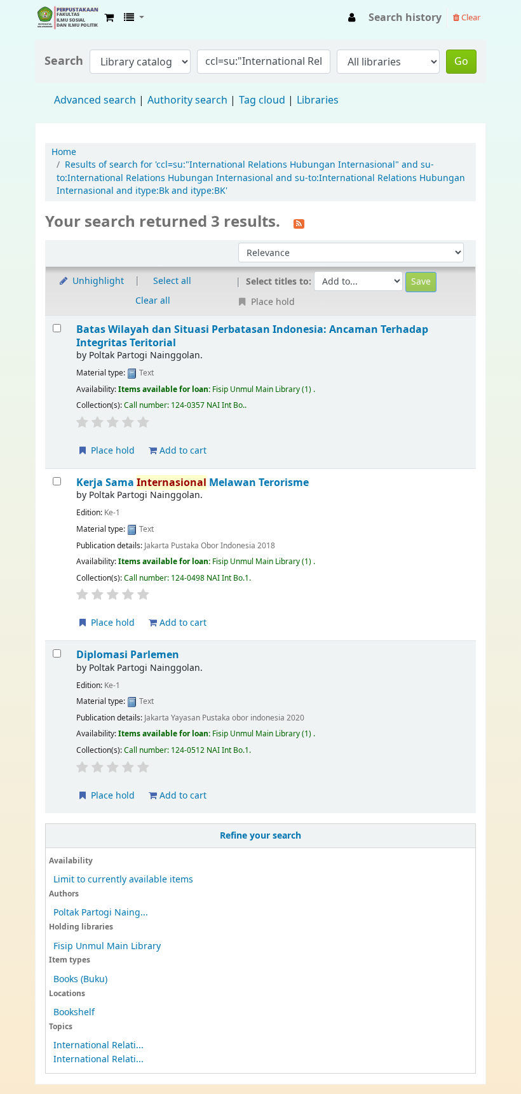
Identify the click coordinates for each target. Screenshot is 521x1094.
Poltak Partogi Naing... (100, 912)
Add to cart (181, 450)
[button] (109, 17)
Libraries (318, 100)
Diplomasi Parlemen (127, 654)
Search (63, 61)
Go (461, 61)
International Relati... (98, 1045)
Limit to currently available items (123, 879)
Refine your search (260, 835)
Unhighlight (97, 281)
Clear (469, 17)
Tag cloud (262, 100)
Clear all (152, 300)
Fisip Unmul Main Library (67, 17)
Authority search (187, 100)
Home (63, 152)
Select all (172, 281)
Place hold (111, 450)
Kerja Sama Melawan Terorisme (192, 482)
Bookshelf (74, 1012)
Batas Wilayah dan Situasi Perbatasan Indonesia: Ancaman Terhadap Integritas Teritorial (252, 335)
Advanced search (95, 100)
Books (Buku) (80, 979)
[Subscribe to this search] (299, 223)
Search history (405, 17)
